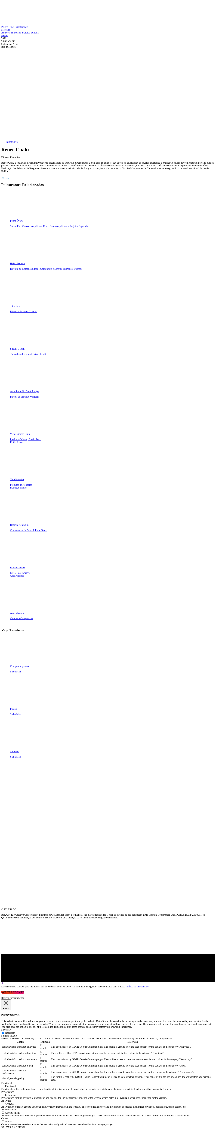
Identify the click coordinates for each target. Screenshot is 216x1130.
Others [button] (4, 1118)
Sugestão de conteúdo (17, 805)
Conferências (11, 782)
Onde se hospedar (14, 820)
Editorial (35, 32)
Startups (26, 32)
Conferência (22, 27)
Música (18, 32)
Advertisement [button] (8, 1109)
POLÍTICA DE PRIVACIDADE (18, 828)
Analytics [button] (6, 1100)
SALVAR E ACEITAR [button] (13, 1127)
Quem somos (9, 767)
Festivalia (8, 797)
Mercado (5, 29)
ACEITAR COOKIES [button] (12, 992)
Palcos (4, 35)
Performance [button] (7, 1092)
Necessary (10, 1032)
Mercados (8, 790)
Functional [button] (6, 1083)
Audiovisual (7, 32)
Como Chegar (10, 812)
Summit (6, 774)
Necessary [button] (6, 1029)
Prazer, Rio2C (8, 27)
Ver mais (6, 178)
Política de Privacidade (137, 986)
